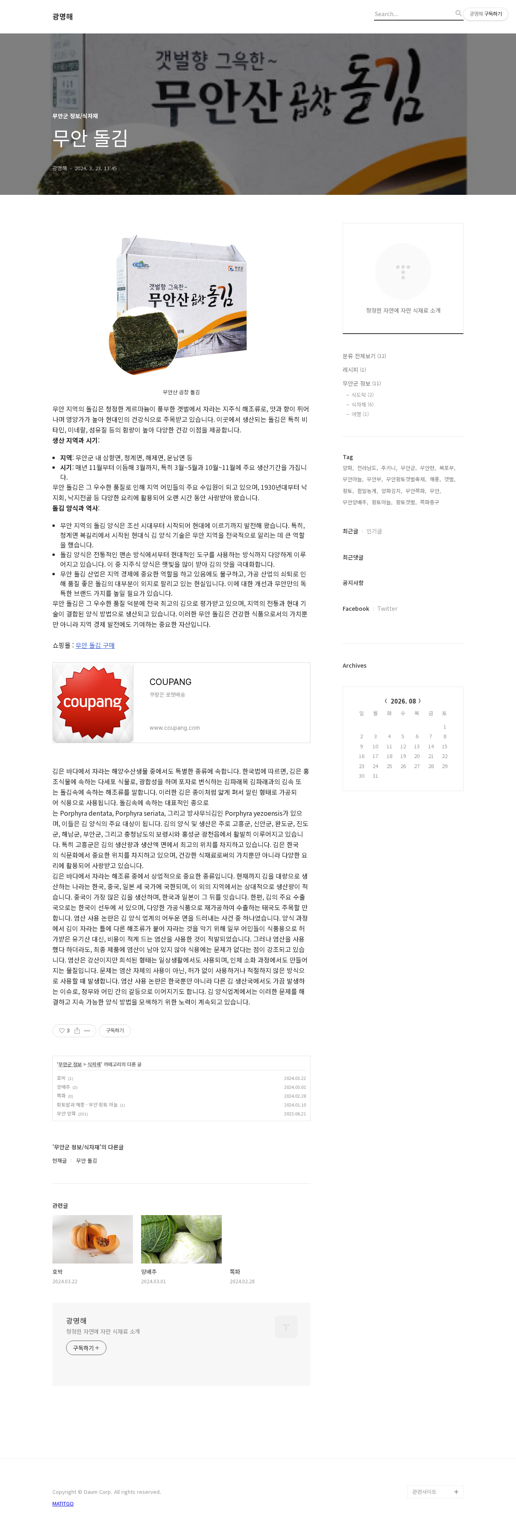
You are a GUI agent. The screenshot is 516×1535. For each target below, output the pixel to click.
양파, (348, 468)
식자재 (94, 1064)
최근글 (350, 531)
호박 (61, 1077)
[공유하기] (77, 1031)
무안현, (428, 468)
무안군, (409, 468)
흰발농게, (367, 491)
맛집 (417, 1440)
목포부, (447, 468)
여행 (360, 414)
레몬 (417, 1466)
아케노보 (422, 1414)
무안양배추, (355, 502)
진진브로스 (425, 1427)
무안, (435, 491)
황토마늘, (382, 502)
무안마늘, (353, 479)
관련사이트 (424, 1491)
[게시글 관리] (87, 1031)
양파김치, (391, 491)
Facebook (356, 608)
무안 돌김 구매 (95, 645)
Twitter (387, 608)
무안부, (375, 479)
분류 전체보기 (364, 356)
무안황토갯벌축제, (406, 479)
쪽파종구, (430, 502)
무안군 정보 (70, 1064)
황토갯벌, (406, 502)
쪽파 (61, 1095)
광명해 (62, 16)
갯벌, (450, 479)
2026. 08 (403, 701)
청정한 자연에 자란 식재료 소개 (103, 1331)
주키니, (389, 468)
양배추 (63, 1086)
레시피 (354, 369)
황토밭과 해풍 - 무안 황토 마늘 (87, 1104)
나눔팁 (420, 1453)
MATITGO (63, 1503)
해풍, (435, 479)
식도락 (363, 395)
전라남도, (367, 468)
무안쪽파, (416, 491)
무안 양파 (66, 1113)
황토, (348, 491)
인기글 (374, 531)
